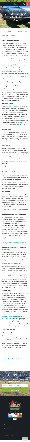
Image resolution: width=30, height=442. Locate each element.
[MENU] (1, 4)
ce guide (20, 122)
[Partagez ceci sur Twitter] (8, 358)
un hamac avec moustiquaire (13, 160)
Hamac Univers (11, 435)
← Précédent (19, 31)
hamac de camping (13, 106)
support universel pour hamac (11, 316)
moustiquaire (7, 158)
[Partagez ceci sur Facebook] (12, 358)
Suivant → (26, 31)
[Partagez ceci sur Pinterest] (17, 358)
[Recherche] (24, 4)
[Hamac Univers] (15, 4)
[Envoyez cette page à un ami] (21, 358)
